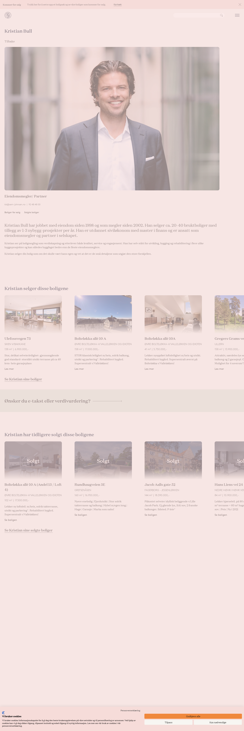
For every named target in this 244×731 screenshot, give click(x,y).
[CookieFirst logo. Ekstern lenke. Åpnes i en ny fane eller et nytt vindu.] (3, 712)
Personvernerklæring (130, 710)
